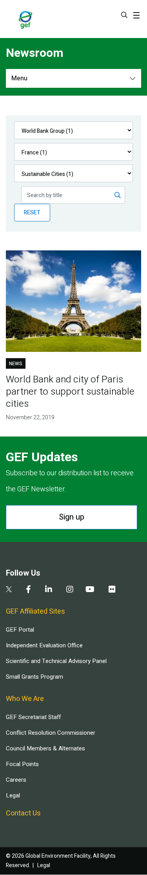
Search (124, 15)
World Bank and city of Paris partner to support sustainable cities (70, 392)
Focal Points (22, 764)
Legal (13, 795)
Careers (16, 779)
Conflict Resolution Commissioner (50, 732)
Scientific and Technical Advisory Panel (56, 661)
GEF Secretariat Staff (33, 717)
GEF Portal (20, 629)
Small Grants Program (34, 676)
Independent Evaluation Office (44, 645)
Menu (19, 78)
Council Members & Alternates (45, 748)
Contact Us (23, 813)
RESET (32, 212)
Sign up (71, 517)
